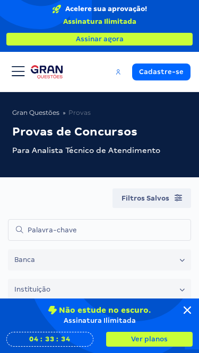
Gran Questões (35, 112)
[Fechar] (187, 310)
